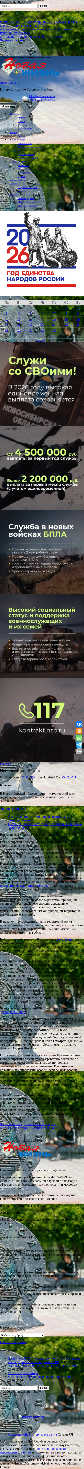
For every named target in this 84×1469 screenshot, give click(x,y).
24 (6, 330)
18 (19, 324)
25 (19, 330)
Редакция (14, 195)
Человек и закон (25, 143)
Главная (13, 132)
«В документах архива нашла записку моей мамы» (35, 29)
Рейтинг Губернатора (15, 33)
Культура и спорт (25, 169)
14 (54, 319)
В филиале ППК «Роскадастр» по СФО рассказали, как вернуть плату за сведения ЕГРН (38, 23)
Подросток (23, 118)
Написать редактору (26, 202)
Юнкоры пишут (25, 129)
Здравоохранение (25, 173)
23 (78, 324)
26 (30, 330)
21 (54, 324)
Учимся (21, 121)
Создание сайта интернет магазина (32, 1434)
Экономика (15, 151)
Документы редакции (27, 206)
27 (42, 330)
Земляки (13, 184)
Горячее (21, 136)
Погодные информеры (42, 100)
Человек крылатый (13, 40)
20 (42, 324)
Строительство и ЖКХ (28, 158)
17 (6, 324)
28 (54, 330)
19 (30, 324)
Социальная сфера (18, 162)
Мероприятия (24, 125)
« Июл (40, 340)
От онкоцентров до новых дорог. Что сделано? (32, 36)
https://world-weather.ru (42, 96)
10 (6, 319)
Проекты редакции (26, 198)
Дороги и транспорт (26, 154)
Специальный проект (19, 180)
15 (66, 319)
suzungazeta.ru (9, 82)
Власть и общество (18, 140)
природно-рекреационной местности (26, 885)
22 (66, 324)
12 (30, 319)
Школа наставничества (19, 114)
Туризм (21, 176)
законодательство (13, 808)
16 (78, 319)
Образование (23, 165)
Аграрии (21, 191)
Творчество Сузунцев (27, 187)
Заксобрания (65, 939)
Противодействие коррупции (30, 147)
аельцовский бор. (14, 1012)
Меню (5, 106)
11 (18, 319)
